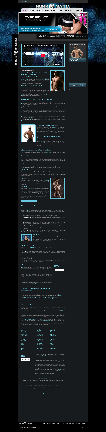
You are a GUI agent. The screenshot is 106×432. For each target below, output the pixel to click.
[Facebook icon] (84, 1)
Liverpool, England (40, 334)
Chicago (63, 318)
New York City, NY (40, 345)
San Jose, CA (52, 338)
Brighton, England (24, 334)
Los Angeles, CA (40, 336)
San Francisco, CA (53, 336)
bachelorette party (47, 320)
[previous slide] (20, 386)
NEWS (60, 10)
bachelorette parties (24, 79)
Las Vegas (39, 319)
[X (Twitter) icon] (81, 1)
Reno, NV (52, 334)
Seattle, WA (52, 343)
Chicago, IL (23, 339)
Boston (25, 319)
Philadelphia (29, 319)
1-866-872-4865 (24, 1)
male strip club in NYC (38, 87)
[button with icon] (56, 270)
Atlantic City (59, 318)
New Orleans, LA (40, 344)
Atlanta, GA (23, 329)
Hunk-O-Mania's (54, 127)
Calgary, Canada (24, 335)
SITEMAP (83, 423)
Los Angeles (34, 319)
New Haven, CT (39, 343)
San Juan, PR (52, 339)
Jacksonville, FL (40, 330)
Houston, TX (23, 349)
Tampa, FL (52, 344)
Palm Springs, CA (53, 329)
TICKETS (39, 10)
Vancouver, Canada (53, 347)
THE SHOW (31, 10)
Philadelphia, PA (53, 330)
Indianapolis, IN (39, 329)
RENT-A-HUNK (68, 10)
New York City (53, 318)
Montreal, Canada (40, 339)
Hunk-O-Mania (36, 76)
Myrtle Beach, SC (40, 340)
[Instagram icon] (80, 1)
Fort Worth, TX (23, 345)
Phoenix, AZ (52, 331)
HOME (24, 10)
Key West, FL (39, 331)
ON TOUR (53, 10)
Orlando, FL (39, 347)
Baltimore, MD (23, 331)
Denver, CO (23, 344)
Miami (22, 319)
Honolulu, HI (23, 348)
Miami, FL (38, 338)
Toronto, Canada (53, 345)
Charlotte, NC (23, 338)
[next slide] (63, 386)
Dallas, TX (23, 343)
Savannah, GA (53, 340)
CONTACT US (78, 10)
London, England (40, 335)
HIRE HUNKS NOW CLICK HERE (29, 201)
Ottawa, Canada (40, 348)
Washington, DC (53, 348)
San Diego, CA (53, 335)
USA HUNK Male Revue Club (50, 359)
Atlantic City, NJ (24, 330)
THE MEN (46, 10)
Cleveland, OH (23, 340)
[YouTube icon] (83, 1)
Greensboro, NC (24, 347)
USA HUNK (28, 76)
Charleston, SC (23, 336)
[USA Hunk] (53, 6)
